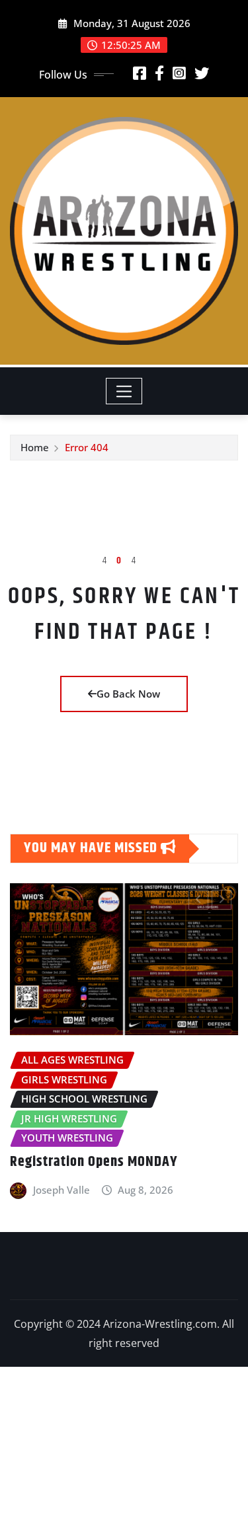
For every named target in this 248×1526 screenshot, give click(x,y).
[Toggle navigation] (124, 391)
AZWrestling (191, 1282)
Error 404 (86, 447)
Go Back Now (128, 693)
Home (35, 447)
